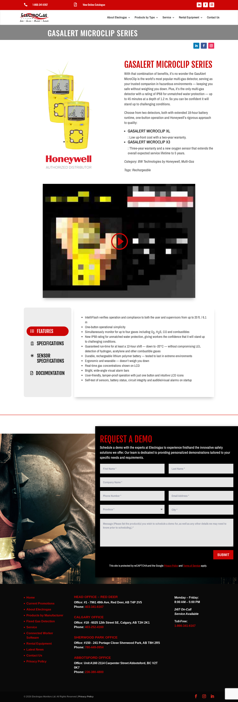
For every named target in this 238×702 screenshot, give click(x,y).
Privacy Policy (171, 566)
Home (30, 597)
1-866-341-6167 (40, 4)
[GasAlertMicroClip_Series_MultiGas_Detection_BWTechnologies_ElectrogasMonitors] (69, 150)
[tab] (48, 331)
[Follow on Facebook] (205, 4)
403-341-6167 (94, 606)
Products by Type (145, 17)
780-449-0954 (94, 647)
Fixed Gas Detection (40, 621)
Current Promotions (40, 603)
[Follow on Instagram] (211, 4)
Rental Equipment (189, 17)
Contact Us (213, 17)
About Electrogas (117, 17)
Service (167, 17)
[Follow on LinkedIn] (199, 4)
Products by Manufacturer (44, 615)
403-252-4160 (94, 627)
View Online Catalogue (94, 4)
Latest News (35, 649)
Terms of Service (191, 566)
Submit (223, 554)
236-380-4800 (94, 672)
